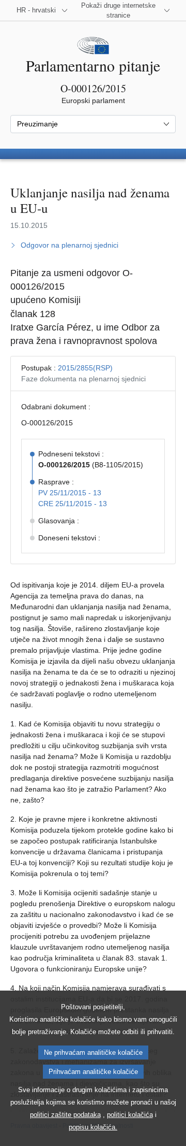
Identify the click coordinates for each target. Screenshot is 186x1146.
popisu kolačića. (93, 1127)
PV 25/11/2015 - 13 (69, 493)
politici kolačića (130, 1115)
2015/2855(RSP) (85, 368)
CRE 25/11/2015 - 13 (72, 503)
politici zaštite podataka (65, 1115)
